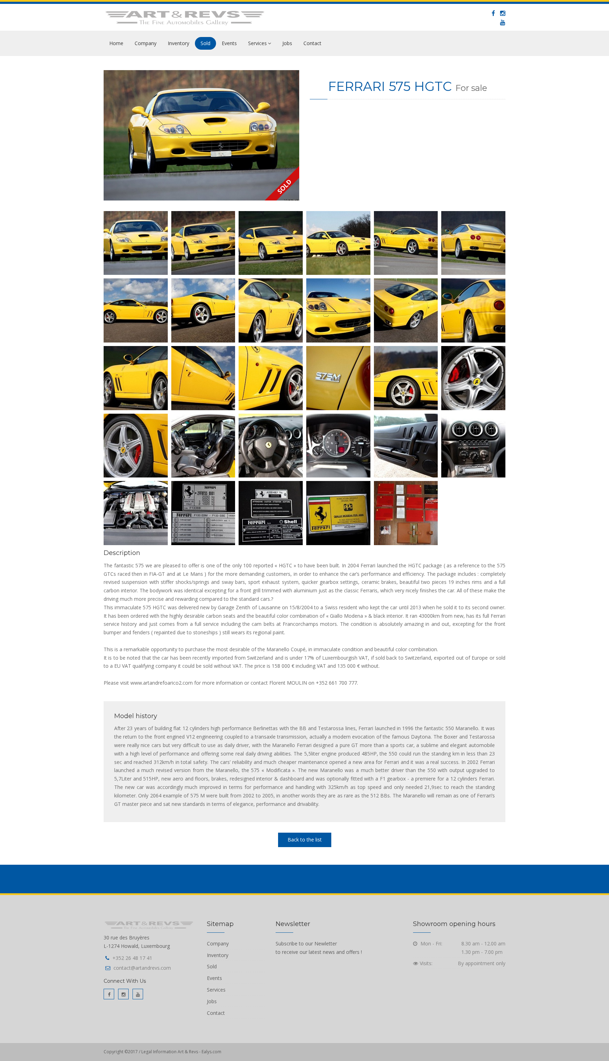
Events (229, 43)
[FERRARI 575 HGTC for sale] (201, 135)
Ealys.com (211, 1052)
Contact (312, 43)
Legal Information (159, 1052)
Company (145, 43)
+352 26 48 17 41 (132, 958)
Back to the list (305, 839)
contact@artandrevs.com (142, 967)
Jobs (287, 43)
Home (116, 43)
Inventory (178, 43)
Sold (205, 43)
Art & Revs (188, 1052)
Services (257, 43)
